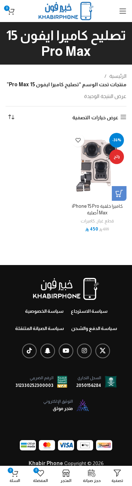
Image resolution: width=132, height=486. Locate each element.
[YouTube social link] (66, 351)
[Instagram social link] (84, 351)
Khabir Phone (46, 463)
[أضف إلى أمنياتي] (78, 140)
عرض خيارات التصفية (95, 117)
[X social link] (102, 351)
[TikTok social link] (29, 351)
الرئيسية (117, 76)
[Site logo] (66, 11)
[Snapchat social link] (47, 351)
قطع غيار (105, 221)
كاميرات (88, 221)
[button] (119, 193)
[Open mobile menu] (122, 11)
